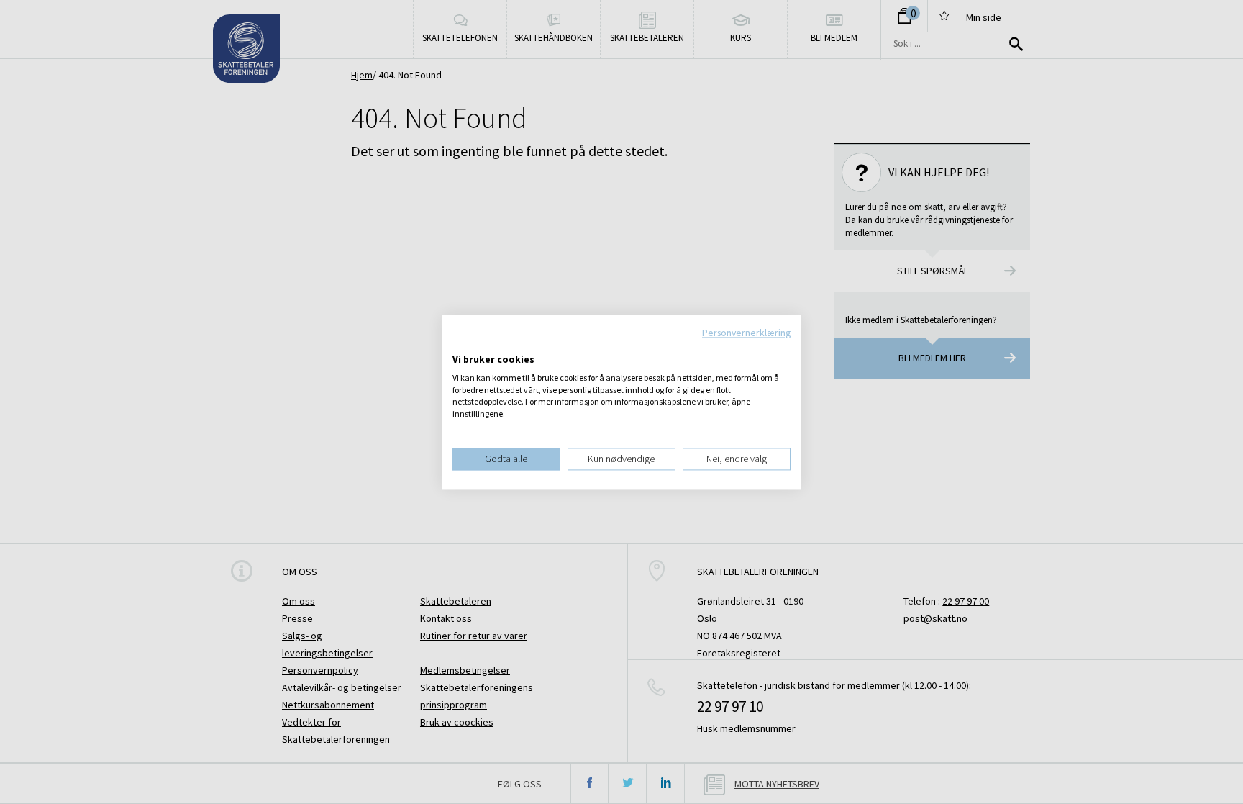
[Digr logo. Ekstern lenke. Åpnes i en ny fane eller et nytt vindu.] (462, 344)
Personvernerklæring (746, 332)
